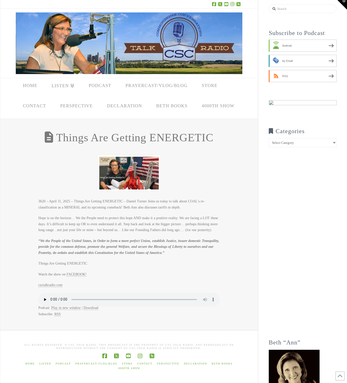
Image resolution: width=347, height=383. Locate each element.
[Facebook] (215, 4)
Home (30, 363)
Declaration (195, 363)
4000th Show (129, 368)
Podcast (63, 363)
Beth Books (222, 363)
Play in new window (66, 308)
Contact (144, 363)
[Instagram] (233, 4)
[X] (221, 4)
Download (91, 308)
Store (127, 363)
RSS (57, 314)
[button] (342, 5)
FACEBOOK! (77, 274)
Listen (45, 363)
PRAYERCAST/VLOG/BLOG (96, 363)
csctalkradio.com (50, 285)
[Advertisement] (303, 246)
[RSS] (239, 4)
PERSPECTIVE (168, 363)
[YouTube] (227, 4)
